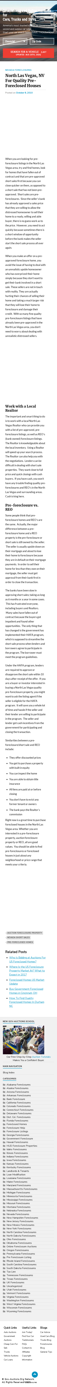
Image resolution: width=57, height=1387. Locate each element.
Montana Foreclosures (18, 1207)
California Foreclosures (19, 1102)
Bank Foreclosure (16, 1099)
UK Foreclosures (15, 1282)
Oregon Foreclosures (18, 1250)
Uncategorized (14, 1286)
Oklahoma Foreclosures (19, 1243)
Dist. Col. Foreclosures (19, 1117)
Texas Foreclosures (17, 1279)
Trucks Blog (45, 1340)
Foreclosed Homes (17, 1124)
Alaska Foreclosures (17, 1088)
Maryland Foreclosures (19, 1185)
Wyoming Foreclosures (19, 1311)
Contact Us (27, 1348)
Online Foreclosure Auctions (22, 1246)
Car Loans (8, 1359)
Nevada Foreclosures (18, 70)
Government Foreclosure (20, 1138)
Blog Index (8, 1072)
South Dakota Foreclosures (21, 1268)
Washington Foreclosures (20, 1300)
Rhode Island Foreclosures (21, 1261)
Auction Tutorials (41, 1057)
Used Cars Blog (47, 1336)
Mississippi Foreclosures (20, 1200)
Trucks (7, 1352)
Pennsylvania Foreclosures (21, 1253)
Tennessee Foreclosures (20, 1275)
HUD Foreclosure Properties (22, 1146)
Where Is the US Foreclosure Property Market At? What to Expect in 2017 (27, 971)
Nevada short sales (18, 937)
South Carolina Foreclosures (21, 1264)
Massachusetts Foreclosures (22, 1189)
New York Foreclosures (19, 1228)
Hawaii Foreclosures (17, 1142)
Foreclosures (30, 1382)
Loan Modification (16, 1174)
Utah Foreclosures (16, 1289)
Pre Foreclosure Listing (19, 1257)
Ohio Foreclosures (16, 1239)
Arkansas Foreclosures (19, 1095)
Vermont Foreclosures (18, 1293)
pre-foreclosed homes (20, 942)
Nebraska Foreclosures (19, 1210)
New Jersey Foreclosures (20, 1221)
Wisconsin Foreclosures (19, 1307)
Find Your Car (28, 1336)
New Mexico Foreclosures (20, 1225)
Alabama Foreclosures (19, 1084)
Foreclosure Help (16, 1128)
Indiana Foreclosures (17, 1156)
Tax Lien (11, 1271)
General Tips (46, 1352)
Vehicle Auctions (11, 1355)
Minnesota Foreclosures (19, 1196)
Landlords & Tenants (18, 1171)
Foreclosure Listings (17, 1131)
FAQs (24, 1344)
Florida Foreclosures (17, 1120)
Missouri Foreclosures (18, 1203)
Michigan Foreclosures (18, 1192)
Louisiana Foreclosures (19, 1178)
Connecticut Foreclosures (20, 1110)
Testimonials (28, 1340)
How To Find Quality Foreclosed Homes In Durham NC (26, 1002)
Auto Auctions (10, 1332)
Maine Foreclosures (17, 1182)
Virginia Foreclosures (18, 1297)
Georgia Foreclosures (18, 1135)
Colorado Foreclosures (19, 1106)
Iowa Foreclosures (16, 1160)
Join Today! (27, 1332)
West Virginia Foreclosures (21, 1304)
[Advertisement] (28, 127)
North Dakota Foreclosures (21, 1235)
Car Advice (45, 1332)
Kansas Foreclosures (18, 1164)
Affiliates (26, 1352)
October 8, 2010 (24, 92)
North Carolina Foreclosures (21, 1232)
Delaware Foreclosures (19, 1113)
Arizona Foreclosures (18, 1092)
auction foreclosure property (24, 933)
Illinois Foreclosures (17, 1153)
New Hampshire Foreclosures (22, 1217)
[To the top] (35, 1374)
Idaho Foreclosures (17, 1149)
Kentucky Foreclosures (19, 1167)
